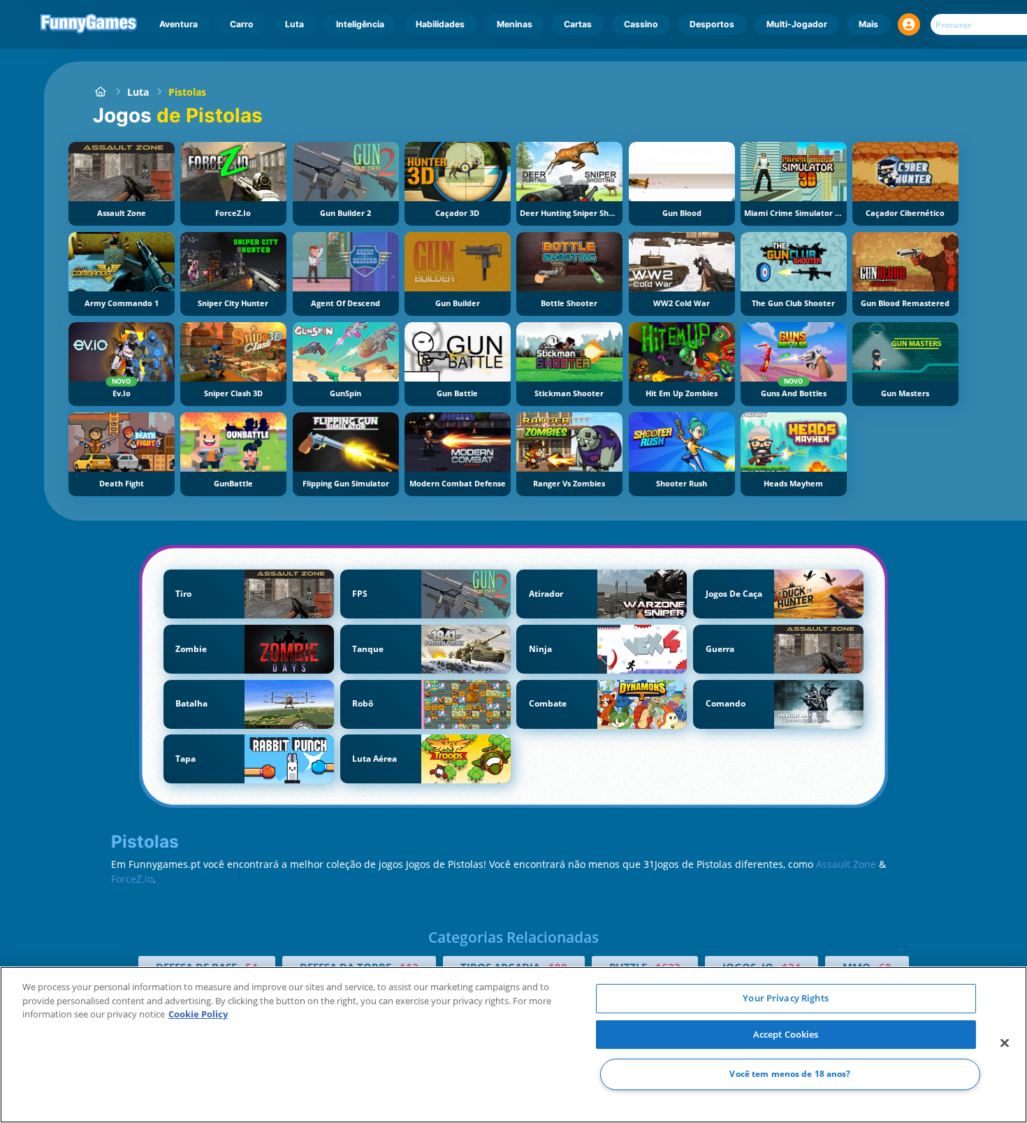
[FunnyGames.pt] (100, 92)
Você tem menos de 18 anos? (789, 1074)
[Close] (1004, 1043)
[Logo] (89, 24)
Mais (868, 24)
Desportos (712, 24)
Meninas (514, 24)
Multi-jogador (796, 24)
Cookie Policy (198, 1014)
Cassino (641, 24)
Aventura (178, 24)
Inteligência (360, 24)
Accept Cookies (786, 1034)
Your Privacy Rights (785, 998)
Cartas (578, 24)
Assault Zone (846, 864)
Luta (294, 24)
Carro (242, 24)
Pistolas (187, 92)
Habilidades (440, 24)
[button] (909, 24)
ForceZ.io (132, 878)
